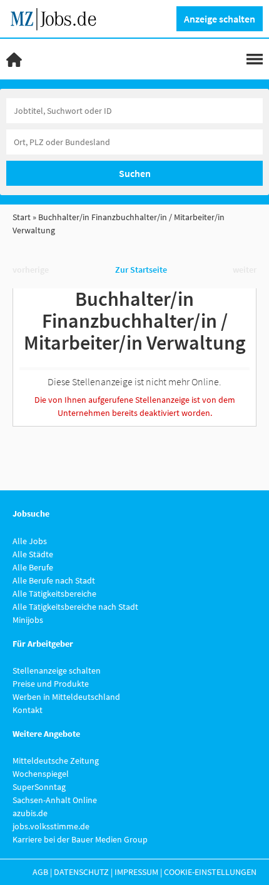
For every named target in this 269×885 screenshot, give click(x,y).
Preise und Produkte (51, 683)
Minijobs (28, 619)
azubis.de (30, 813)
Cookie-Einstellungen (210, 871)
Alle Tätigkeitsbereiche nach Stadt (75, 606)
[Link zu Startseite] (57, 17)
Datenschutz (81, 871)
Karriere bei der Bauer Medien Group (80, 839)
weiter (244, 269)
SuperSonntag (39, 786)
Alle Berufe (33, 567)
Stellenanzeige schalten (57, 670)
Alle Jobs (30, 541)
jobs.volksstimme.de (51, 826)
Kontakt (28, 710)
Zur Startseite (141, 269)
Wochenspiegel (41, 773)
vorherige (31, 269)
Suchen (135, 173)
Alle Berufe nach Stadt (54, 580)
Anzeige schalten (219, 19)
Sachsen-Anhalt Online (55, 800)
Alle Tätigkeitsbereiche (54, 593)
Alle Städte (33, 554)
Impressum (136, 871)
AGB (40, 871)
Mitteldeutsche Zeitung (56, 760)
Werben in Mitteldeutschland (66, 696)
